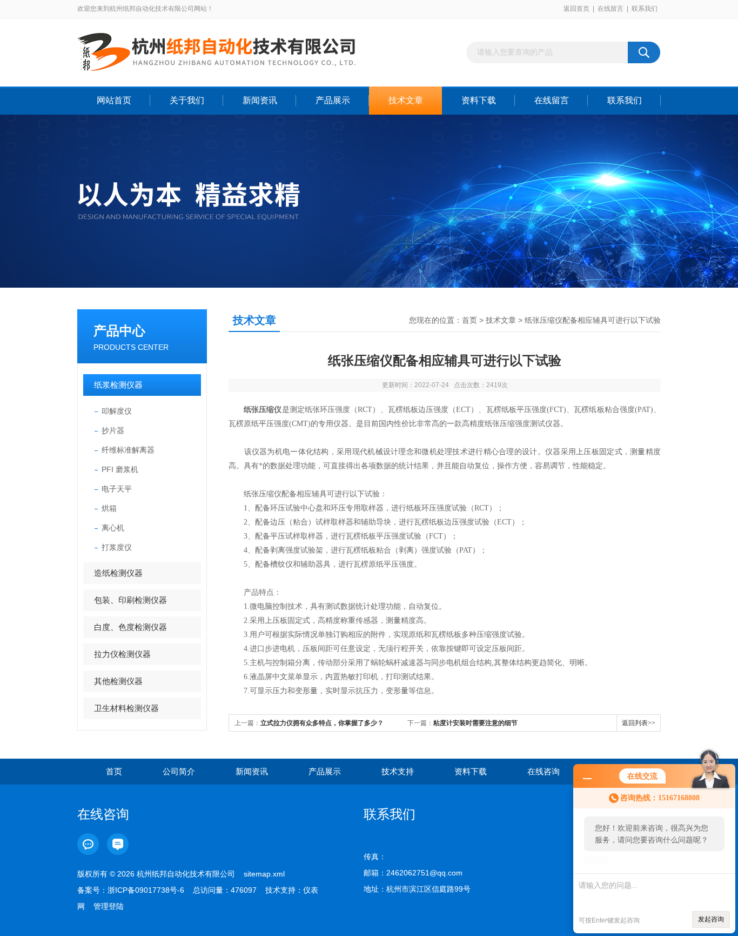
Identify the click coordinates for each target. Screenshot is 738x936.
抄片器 (113, 430)
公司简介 (179, 771)
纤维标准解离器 (128, 450)
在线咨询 (543, 771)
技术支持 (397, 771)
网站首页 (114, 100)
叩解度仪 (117, 411)
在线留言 (610, 8)
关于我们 (187, 100)
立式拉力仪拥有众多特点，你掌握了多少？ (322, 723)
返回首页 (576, 8)
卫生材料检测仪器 (126, 708)
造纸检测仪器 (118, 572)
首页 (469, 320)
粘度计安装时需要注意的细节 (475, 723)
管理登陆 (108, 906)
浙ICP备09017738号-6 (146, 890)
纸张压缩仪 (262, 410)
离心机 (113, 527)
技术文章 (405, 100)
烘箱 (109, 508)
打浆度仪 (117, 547)
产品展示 (333, 100)
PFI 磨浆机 (120, 469)
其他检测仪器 (118, 681)
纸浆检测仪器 (118, 384)
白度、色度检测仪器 (130, 627)
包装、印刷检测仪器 (130, 600)
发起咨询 (711, 919)
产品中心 (119, 330)
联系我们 (645, 8)
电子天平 (117, 488)
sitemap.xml (264, 873)
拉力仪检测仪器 (122, 654)
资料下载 (478, 100)
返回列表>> (638, 723)
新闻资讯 (260, 100)
